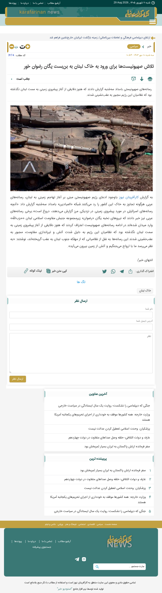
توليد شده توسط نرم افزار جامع (80, 589)
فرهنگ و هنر (70, 524)
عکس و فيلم (50, 524)
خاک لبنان (145, 290)
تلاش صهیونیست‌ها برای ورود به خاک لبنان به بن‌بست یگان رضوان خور (89, 66)
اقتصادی (91, 524)
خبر (149, 46)
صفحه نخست (111, 524)
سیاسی (134, 46)
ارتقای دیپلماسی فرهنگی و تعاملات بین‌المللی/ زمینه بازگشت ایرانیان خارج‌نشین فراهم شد (100, 37)
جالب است (23, 79)
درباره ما (25, 3)
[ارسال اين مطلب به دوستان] (133, 79)
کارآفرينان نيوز (129, 197)
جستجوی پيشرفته (41, 547)
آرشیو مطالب (53, 3)
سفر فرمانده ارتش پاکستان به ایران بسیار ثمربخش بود (117, 446)
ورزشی (60, 524)
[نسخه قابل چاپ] (150, 79)
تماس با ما (38, 3)
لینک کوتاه (36, 270)
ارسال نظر (17, 379)
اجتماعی (81, 524)
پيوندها (12, 3)
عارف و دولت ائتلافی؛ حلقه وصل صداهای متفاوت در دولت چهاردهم (109, 437)
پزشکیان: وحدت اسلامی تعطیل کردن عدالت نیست (119, 428)
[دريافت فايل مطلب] (141, 79)
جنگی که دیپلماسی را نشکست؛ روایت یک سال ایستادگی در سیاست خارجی (104, 405)
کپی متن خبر (59, 271)
